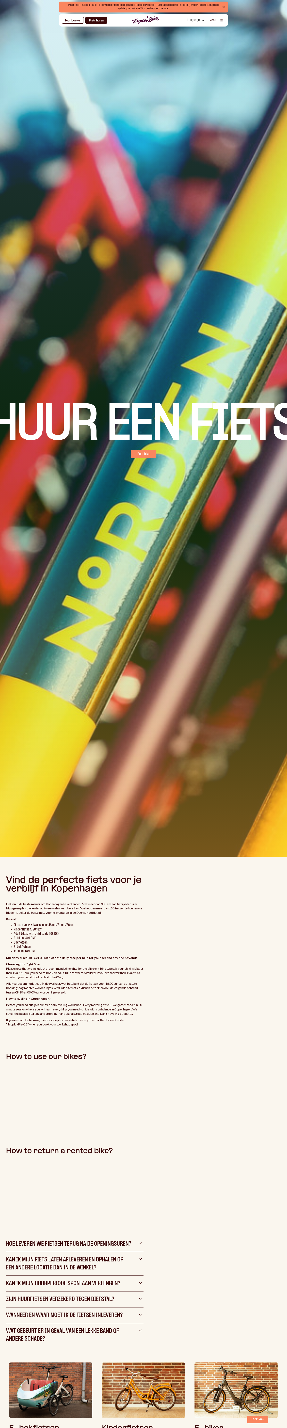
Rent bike (143, 454)
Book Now (257, 1419)
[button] (196, 20)
